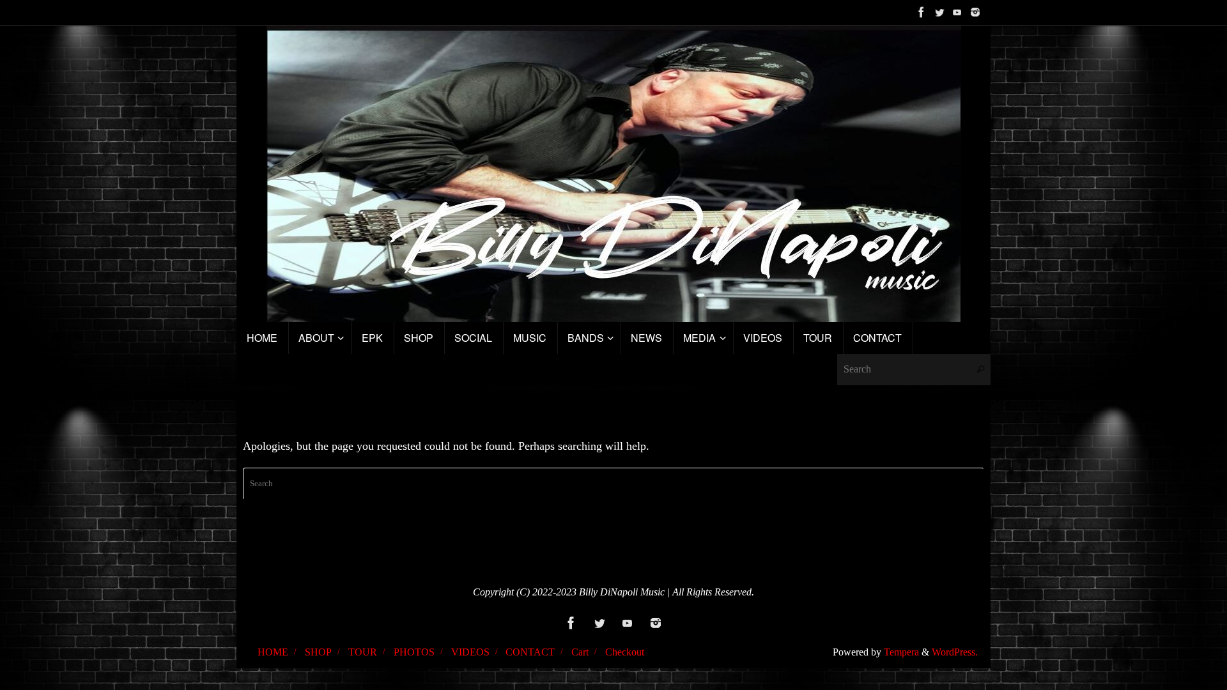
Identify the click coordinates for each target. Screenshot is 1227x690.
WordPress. (955, 652)
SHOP (318, 652)
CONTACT (530, 652)
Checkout (624, 652)
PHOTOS (414, 652)
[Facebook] (921, 12)
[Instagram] (975, 12)
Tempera (901, 652)
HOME (273, 652)
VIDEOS (470, 652)
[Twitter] (939, 12)
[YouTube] (957, 12)
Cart (580, 652)
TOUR (362, 652)
